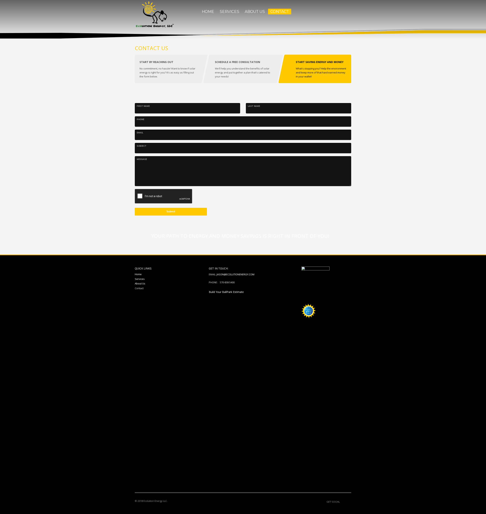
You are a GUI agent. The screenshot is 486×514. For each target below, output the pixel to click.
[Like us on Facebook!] (343, 502)
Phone (140, 119)
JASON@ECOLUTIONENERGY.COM (235, 274)
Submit (170, 211)
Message (142, 159)
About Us (140, 283)
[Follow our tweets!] (348, 502)
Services (140, 279)
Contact (139, 288)
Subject (141, 146)
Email (140, 132)
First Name (143, 106)
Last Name (254, 106)
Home (138, 274)
